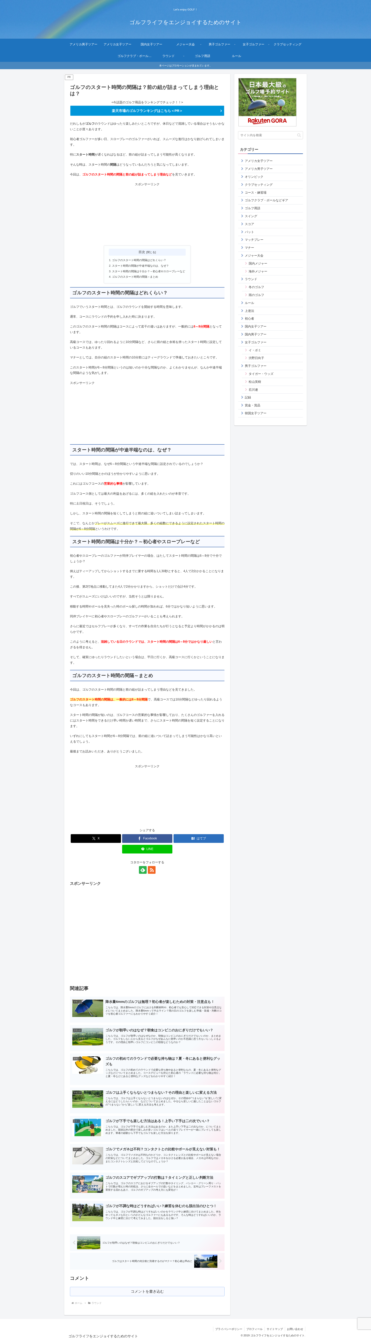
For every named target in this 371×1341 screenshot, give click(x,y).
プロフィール (254, 1329)
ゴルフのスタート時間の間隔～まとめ (135, 276)
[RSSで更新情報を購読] (152, 870)
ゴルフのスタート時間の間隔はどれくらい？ (139, 260)
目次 (142, 252)
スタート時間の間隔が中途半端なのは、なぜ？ (140, 265)
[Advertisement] (147, 214)
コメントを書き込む (147, 1291)
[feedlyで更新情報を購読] (143, 870)
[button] (299, 135)
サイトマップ (275, 1329)
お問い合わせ (295, 1329)
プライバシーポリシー (228, 1329)
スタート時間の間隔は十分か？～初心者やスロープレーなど (148, 271)
